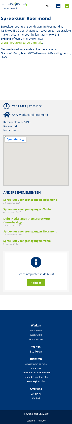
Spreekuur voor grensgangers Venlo (27, 209)
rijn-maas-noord (9, 8)
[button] (58, 6)
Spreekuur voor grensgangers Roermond (30, 200)
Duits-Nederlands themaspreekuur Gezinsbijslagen (26, 220)
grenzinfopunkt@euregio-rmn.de (21, 42)
